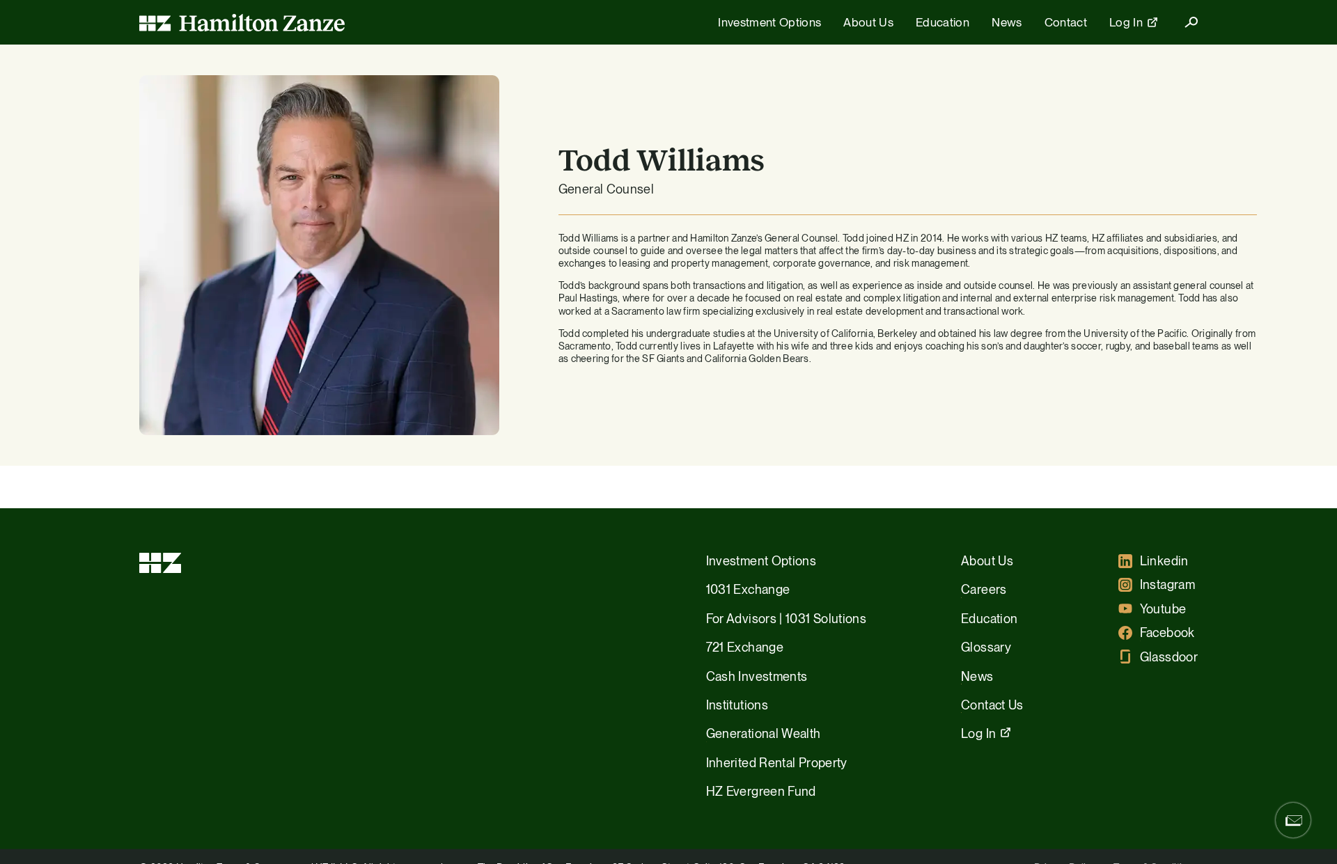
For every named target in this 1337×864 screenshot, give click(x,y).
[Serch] (1185, 22)
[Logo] (242, 22)
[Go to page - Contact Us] (1293, 820)
